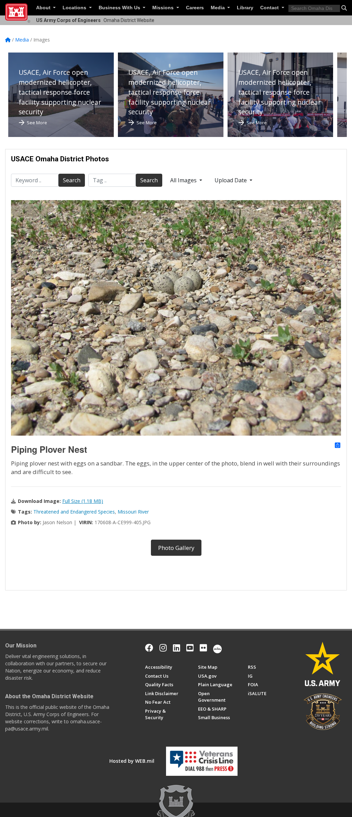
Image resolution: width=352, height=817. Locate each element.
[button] (344, 8)
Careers (195, 7)
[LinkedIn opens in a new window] (176, 648)
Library (245, 7)
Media (218, 7)
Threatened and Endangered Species (74, 511)
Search (71, 180)
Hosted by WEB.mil (131, 761)
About (44, 7)
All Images (184, 180)
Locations (75, 7)
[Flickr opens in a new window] (203, 648)
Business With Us (120, 7)
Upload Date (231, 180)
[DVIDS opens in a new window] (217, 648)
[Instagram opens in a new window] (163, 648)
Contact (270, 7)
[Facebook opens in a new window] (149, 648)
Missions (163, 7)
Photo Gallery (176, 548)
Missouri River (133, 511)
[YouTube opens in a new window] (190, 648)
